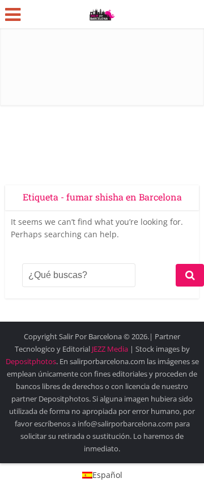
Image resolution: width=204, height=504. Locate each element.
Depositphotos (31, 361)
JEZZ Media (111, 349)
